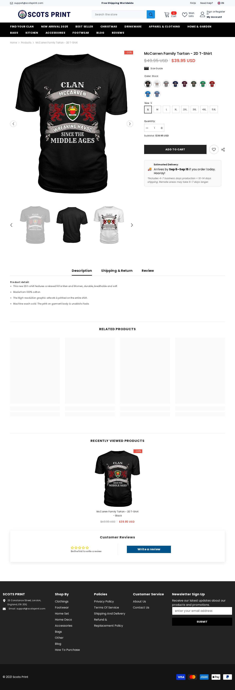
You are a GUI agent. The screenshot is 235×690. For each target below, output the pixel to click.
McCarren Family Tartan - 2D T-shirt (117, 513)
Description (82, 270)
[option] (71, 124)
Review (148, 270)
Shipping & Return (117, 270)
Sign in (209, 13)
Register (220, 12)
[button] (13, 123)
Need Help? (206, 3)
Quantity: (149, 121)
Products (26, 42)
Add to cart (175, 149)
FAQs (193, 3)
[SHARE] (221, 149)
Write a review (149, 549)
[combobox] (119, 14)
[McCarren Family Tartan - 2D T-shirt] (117, 478)
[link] (35, 408)
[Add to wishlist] (213, 149)
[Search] (123, 14)
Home (13, 42)
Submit (202, 622)
